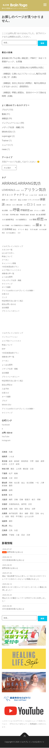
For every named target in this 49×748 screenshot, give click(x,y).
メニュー (45, 4)
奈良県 (4, 509)
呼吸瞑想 (25, 210)
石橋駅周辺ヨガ (19, 225)
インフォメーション (11, 122)
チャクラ (19, 194)
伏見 (30, 504)
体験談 (5, 118)
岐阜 (10, 495)
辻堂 (32, 469)
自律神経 (8, 229)
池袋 (37, 461)
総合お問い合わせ (9, 304)
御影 (26, 513)
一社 (37, 482)
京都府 (4, 504)
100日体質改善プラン (10, 266)
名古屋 (16, 482)
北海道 (4, 452)
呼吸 (16, 209)
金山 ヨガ (29, 229)
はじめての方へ (8, 253)
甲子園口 (19, 516)
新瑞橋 (4, 485)
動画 (4, 114)
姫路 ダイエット (35, 210)
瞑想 (40, 219)
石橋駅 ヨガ (9, 225)
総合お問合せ (7, 384)
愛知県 (4, 482)
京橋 (16, 499)
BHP (3, 349)
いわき (11, 456)
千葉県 (4, 473)
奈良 (16, 509)
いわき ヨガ (19, 190)
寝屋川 (27, 499)
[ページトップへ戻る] (24, 736)
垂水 (21, 513)
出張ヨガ (5, 294)
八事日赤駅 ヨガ (21, 205)
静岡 (10, 490)
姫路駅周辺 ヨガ (12, 219)
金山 (23, 482)
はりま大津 (29, 516)
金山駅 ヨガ (38, 229)
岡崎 (10, 482)
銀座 (10, 461)
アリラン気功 (35, 189)
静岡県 (4, 490)
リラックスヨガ (33, 200)
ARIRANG (9, 183)
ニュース (6, 145)
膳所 (10, 521)
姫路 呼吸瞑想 (21, 215)
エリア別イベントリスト (11, 270)
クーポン (5, 260)
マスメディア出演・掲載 (11, 280)
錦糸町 (16, 461)
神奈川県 (5, 469)
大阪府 (4, 499)
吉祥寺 (4, 464)
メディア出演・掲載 (11, 127)
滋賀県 (4, 521)
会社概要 (5, 307)
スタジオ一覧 (7, 249)
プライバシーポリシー (10, 311)
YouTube (5, 436)
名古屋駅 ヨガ (7, 210)
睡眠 (35, 219)
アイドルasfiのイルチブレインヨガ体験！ (18, 290)
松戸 (10, 473)
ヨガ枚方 (24, 200)
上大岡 (18, 469)
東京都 (4, 461)
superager (7, 136)
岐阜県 (4, 495)
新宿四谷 (24, 461)
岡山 (10, 525)
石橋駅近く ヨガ (29, 225)
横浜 (12, 469)
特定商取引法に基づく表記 (12, 301)
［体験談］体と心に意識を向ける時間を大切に (23, 67)
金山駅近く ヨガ (14, 233)
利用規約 (33, 724)
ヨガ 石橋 (9, 200)
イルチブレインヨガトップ (12, 246)
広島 (10, 530)
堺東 (39, 499)
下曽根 (11, 535)
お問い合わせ (7, 432)
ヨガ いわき (29, 195)
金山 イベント (18, 229)
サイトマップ (7, 283)
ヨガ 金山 (17, 200)
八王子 (11, 464)
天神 (28, 535)
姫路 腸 (29, 215)
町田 (17, 464)
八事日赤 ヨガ (10, 205)
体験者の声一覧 (8, 273)
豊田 (10, 485)
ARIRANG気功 (29, 183)
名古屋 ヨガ (40, 205)
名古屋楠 (30, 482)
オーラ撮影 (6, 287)
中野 (32, 461)
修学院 (24, 504)
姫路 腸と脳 (36, 215)
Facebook (6, 424)
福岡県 (4, 535)
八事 (42, 482)
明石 (12, 516)
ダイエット (7, 194)
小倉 (17, 535)
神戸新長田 (13, 513)
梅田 (10, 499)
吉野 (33, 509)
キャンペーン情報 (9, 263)
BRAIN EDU (7, 131)
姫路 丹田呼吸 (10, 215)
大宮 (10, 478)
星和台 (27, 509)
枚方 (33, 499)
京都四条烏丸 (14, 504)
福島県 (4, 456)
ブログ (5, 109)
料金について (7, 256)
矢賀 (16, 530)
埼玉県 (4, 478)
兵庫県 (4, 513)
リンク (4, 297)
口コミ (31, 204)
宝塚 (37, 513)
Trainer (5, 140)
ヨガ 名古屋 (38, 195)
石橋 (21, 499)
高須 (23, 535)
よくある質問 (7, 277)
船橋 (16, 473)
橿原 (21, 509)
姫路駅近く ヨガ (25, 219)
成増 (42, 461)
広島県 (4, 530)
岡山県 (4, 525)
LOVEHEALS (8, 190)
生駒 (10, 509)
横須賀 (25, 469)
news (4, 149)
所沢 (16, 478)
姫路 (7, 516)
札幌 (10, 452)
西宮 (32, 513)
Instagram (6, 440)
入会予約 (5, 388)
